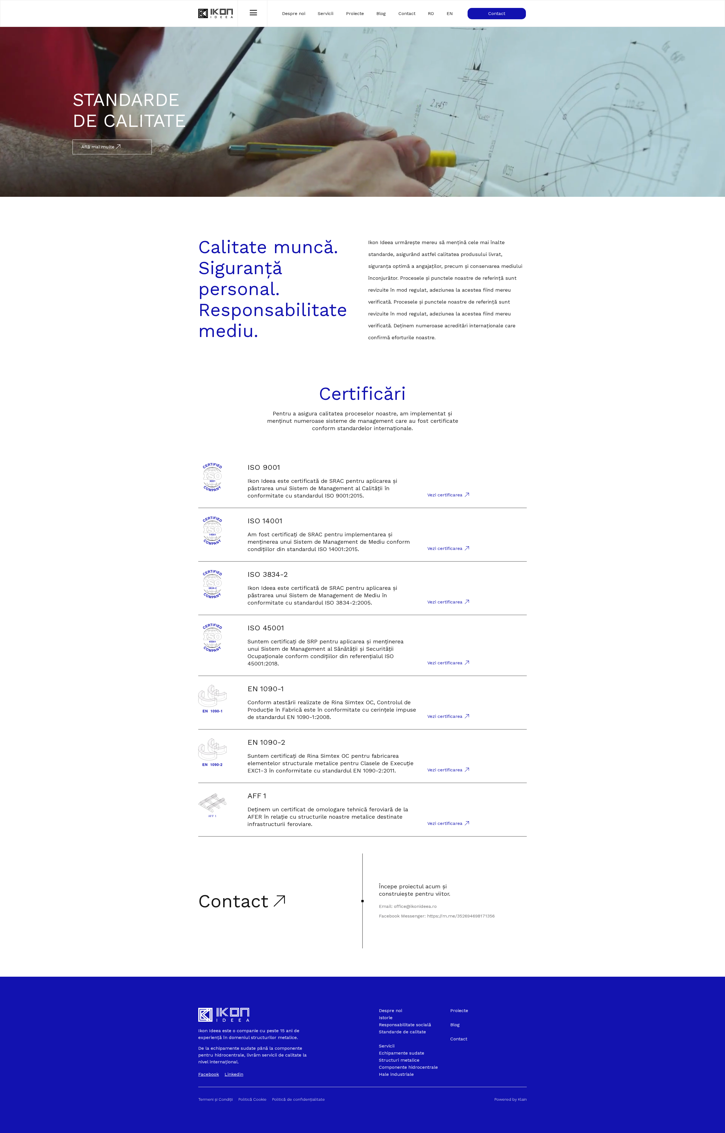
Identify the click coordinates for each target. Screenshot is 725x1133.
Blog (381, 13)
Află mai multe (98, 147)
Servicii (325, 13)
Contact (406, 13)
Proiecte (355, 13)
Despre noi (293, 13)
